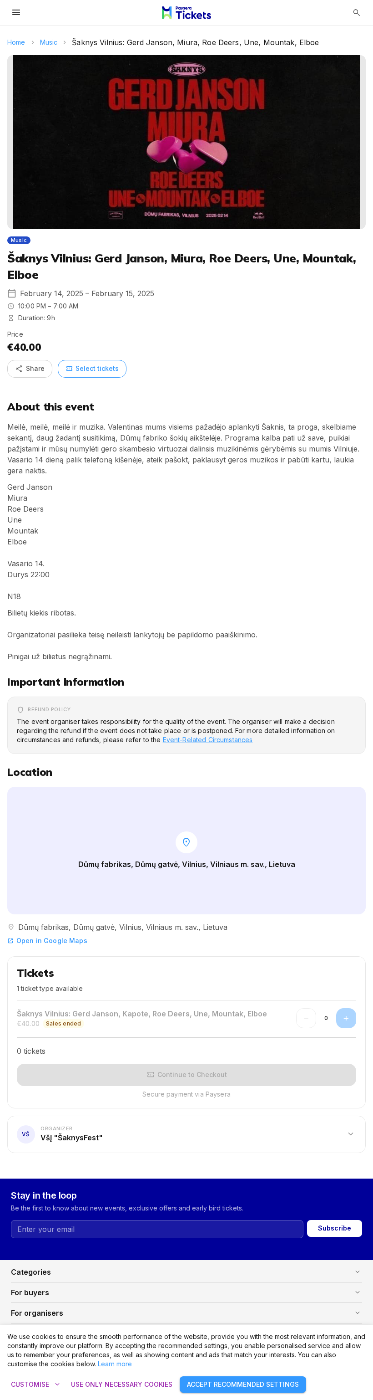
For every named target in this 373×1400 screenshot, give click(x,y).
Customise (36, 1384)
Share (30, 369)
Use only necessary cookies (121, 1384)
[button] (186, 1134)
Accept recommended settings (243, 1384)
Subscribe (334, 1228)
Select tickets (92, 368)
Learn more (115, 1364)
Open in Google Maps (47, 940)
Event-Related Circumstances (208, 740)
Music (49, 42)
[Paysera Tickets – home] (186, 12)
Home (16, 42)
